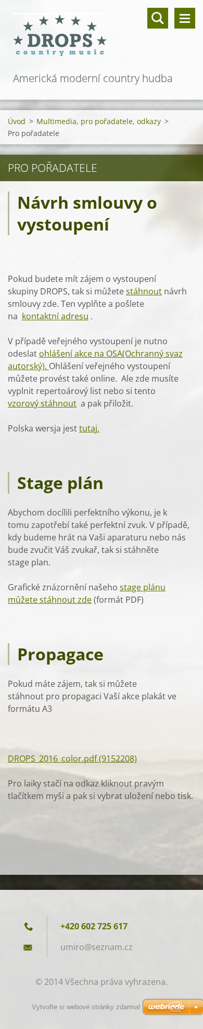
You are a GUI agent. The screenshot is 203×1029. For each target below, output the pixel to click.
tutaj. (89, 428)
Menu (184, 18)
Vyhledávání (157, 18)
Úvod (17, 121)
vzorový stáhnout (42, 403)
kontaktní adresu (55, 316)
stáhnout (144, 291)
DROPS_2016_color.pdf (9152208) (72, 758)
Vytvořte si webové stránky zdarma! (86, 1007)
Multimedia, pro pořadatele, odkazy (98, 121)
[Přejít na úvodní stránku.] (101, 35)
